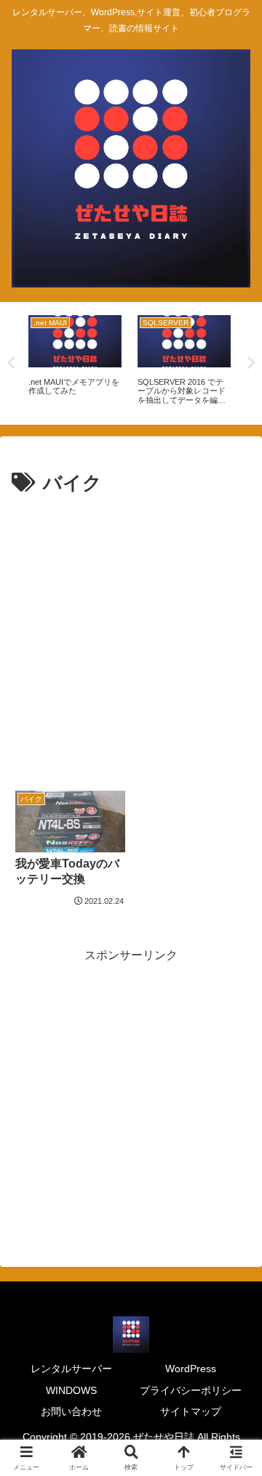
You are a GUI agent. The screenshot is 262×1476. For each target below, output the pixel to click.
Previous (11, 363)
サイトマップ (190, 1411)
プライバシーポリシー (191, 1390)
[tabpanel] (75, 361)
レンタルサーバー (71, 1368)
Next (251, 363)
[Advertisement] (131, 637)
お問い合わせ (71, 1411)
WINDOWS (71, 1390)
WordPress (190, 1368)
